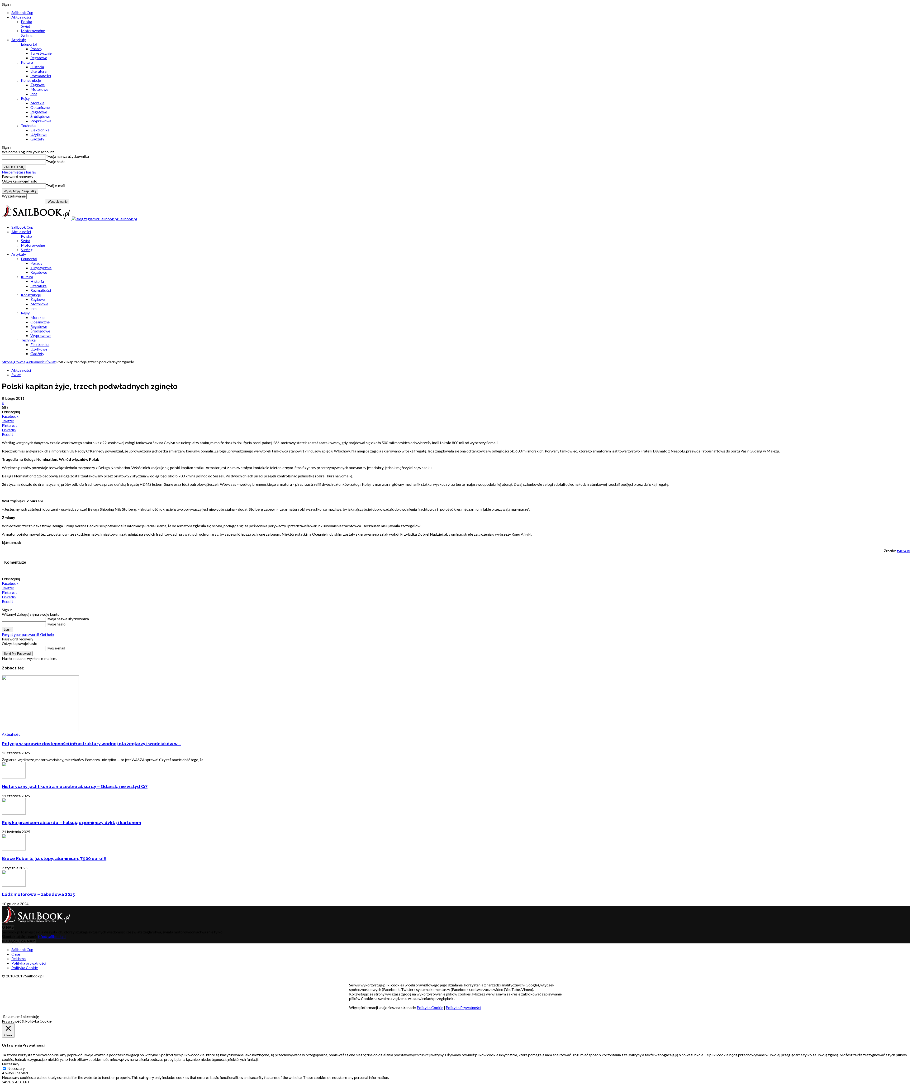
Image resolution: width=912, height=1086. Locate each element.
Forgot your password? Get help (28, 634)
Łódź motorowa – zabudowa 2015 (38, 894)
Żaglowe (37, 84)
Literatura (38, 71)
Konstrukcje (31, 80)
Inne (33, 93)
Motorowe (39, 89)
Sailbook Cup (22, 12)
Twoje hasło (56, 161)
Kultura (27, 62)
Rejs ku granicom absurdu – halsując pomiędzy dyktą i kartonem (71, 822)
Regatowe (38, 112)
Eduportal (29, 44)
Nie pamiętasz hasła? (19, 172)
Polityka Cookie (24, 967)
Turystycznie (41, 53)
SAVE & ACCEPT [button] (16, 1082)
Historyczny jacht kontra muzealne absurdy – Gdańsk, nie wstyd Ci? (74, 786)
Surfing (27, 35)
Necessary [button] (10, 1064)
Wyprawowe (40, 121)
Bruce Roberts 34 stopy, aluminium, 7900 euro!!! (54, 858)
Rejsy (25, 98)
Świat (25, 26)
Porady (36, 48)
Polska (26, 21)
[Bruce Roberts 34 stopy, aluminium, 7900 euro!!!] (14, 849)
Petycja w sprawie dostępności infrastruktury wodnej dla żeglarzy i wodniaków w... (91, 743)
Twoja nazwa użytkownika (67, 156)
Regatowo (38, 57)
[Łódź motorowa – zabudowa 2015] (14, 885)
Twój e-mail (55, 185)
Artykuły (18, 39)
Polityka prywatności (28, 963)
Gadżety (37, 139)
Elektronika (39, 130)
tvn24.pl (903, 550)
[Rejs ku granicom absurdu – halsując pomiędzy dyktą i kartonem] (14, 813)
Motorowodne (33, 30)
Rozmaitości (40, 75)
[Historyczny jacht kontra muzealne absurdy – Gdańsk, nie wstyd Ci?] (14, 777)
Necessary (16, 1068)
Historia (37, 66)
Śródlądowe (40, 116)
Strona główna (13, 362)
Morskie (37, 103)
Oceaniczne (40, 107)
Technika (28, 125)
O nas (16, 954)
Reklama (18, 958)
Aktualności (21, 17)
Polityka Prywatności (463, 1007)
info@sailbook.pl (52, 936)
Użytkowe (38, 134)
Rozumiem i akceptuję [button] (21, 1016)
